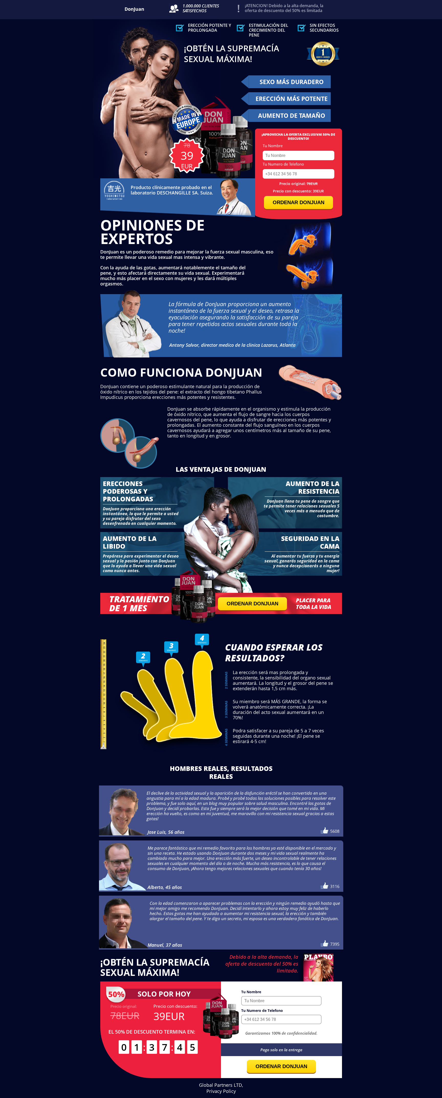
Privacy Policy (221, 1091)
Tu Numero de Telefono (283, 164)
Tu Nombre (273, 145)
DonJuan (134, 9)
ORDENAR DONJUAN (298, 202)
